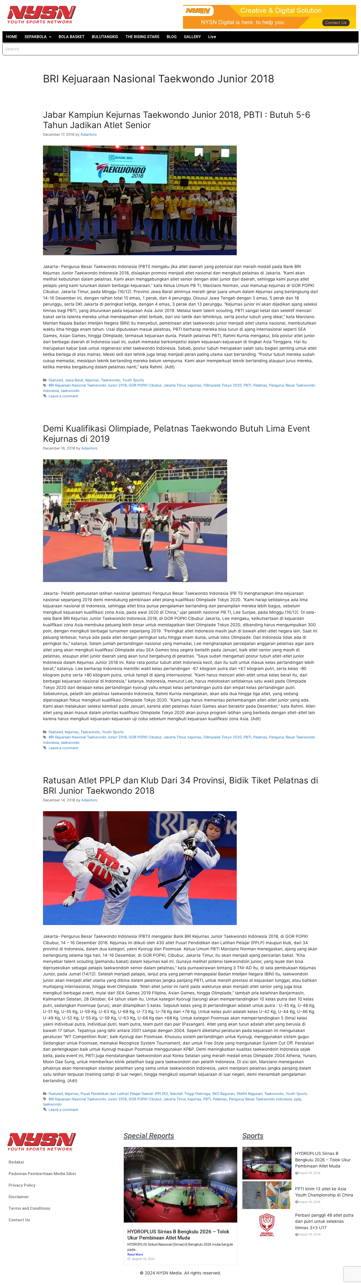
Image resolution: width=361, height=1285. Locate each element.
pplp (297, 1099)
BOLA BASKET (71, 36)
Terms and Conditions (29, 1208)
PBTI (247, 385)
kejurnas (194, 385)
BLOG (172, 36)
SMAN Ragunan (249, 1093)
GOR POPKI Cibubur (145, 385)
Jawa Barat (74, 380)
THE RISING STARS (142, 36)
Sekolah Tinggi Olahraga (190, 1093)
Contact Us (19, 1219)
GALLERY (192, 36)
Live (212, 36)
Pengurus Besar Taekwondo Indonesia (260, 1099)
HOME (11, 36)
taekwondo (70, 390)
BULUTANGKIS (105, 36)
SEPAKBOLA (36, 36)
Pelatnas (260, 385)
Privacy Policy (22, 1185)
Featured (56, 380)
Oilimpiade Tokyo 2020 (222, 385)
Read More (135, 1254)
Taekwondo (110, 380)
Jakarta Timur (174, 385)
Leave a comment (63, 396)
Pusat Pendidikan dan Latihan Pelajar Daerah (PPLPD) (124, 1093)
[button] (38, 37)
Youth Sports (133, 380)
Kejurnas (92, 380)
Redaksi (16, 1162)
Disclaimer (19, 1196)
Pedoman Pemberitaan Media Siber (42, 1173)
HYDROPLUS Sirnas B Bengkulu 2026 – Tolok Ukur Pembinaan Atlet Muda (178, 1234)
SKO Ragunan (223, 1093)
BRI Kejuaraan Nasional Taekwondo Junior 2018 (88, 385)
